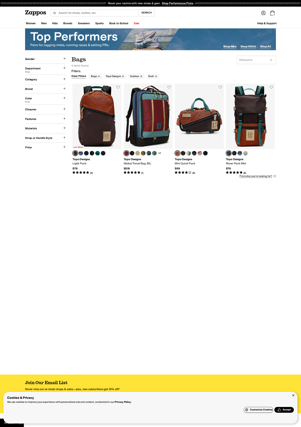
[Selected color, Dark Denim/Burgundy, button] (126, 153)
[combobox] (94, 12)
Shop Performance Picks (177, 3)
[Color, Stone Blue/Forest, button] (149, 153)
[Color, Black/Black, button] (132, 153)
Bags (94, 76)
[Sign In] (263, 12)
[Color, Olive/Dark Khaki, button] (143, 153)
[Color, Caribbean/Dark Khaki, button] (137, 153)
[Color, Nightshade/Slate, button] (194, 153)
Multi (151, 76)
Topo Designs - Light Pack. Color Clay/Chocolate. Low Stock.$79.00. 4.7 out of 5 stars (97, 129)
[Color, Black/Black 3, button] (92, 153)
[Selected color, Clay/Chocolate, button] (75, 153)
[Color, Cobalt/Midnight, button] (188, 153)
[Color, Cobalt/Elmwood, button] (81, 153)
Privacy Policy (123, 402)
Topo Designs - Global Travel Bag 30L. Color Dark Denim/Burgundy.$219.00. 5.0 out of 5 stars (148, 129)
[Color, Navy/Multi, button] (103, 153)
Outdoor (134, 76)
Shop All (265, 46)
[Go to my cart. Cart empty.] (272, 12)
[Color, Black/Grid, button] (205, 153)
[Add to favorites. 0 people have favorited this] (118, 87)
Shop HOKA (248, 46)
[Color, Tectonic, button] (86, 153)
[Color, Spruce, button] (97, 153)
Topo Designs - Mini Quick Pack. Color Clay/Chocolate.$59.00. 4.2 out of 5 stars (199, 129)
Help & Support (267, 23)
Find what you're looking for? (256, 176)
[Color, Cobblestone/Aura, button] (200, 153)
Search (146, 12)
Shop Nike (229, 46)
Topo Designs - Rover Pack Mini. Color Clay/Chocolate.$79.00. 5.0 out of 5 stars (250, 129)
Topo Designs (113, 76)
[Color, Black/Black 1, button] (183, 153)
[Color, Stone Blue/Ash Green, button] (240, 153)
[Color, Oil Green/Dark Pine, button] (245, 153)
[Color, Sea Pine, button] (154, 153)
